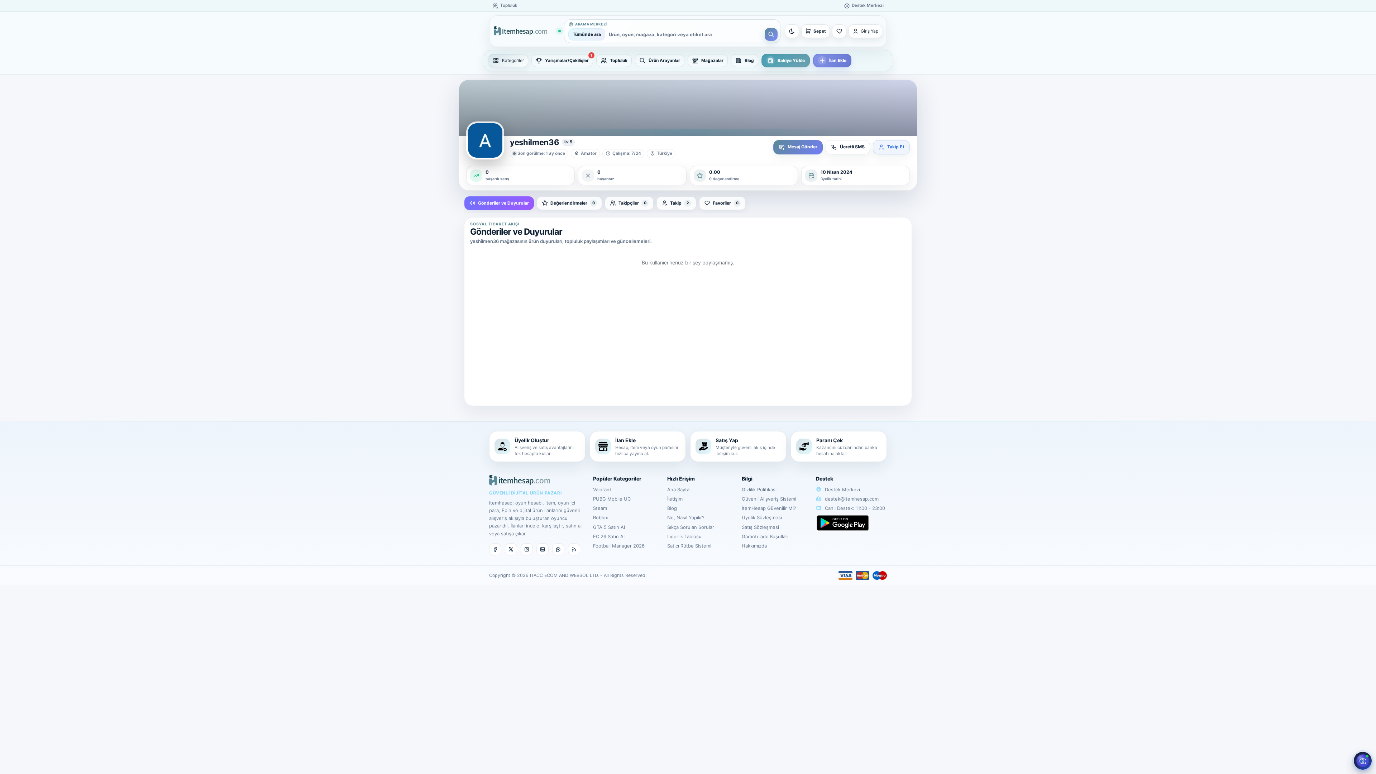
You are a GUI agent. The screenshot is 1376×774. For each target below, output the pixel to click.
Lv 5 (568, 141)
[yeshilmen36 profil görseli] (485, 140)
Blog (672, 508)
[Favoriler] (839, 31)
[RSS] (574, 549)
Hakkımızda (754, 546)
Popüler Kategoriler (617, 479)
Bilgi (747, 479)
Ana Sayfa (678, 489)
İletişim (675, 499)
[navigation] (688, 60)
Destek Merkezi (841, 489)
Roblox (600, 517)
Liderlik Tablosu (684, 536)
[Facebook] (495, 549)
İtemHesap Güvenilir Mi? (769, 508)
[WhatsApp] (558, 549)
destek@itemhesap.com (852, 499)
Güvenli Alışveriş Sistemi (769, 499)
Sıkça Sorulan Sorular (690, 527)
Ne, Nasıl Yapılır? (685, 517)
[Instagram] (527, 549)
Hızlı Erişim (681, 479)
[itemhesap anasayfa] (527, 31)
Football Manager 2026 (619, 546)
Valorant (602, 489)
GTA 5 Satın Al (609, 527)
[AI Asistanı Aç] (1363, 761)
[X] (511, 549)
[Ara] (771, 34)
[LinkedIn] (542, 549)
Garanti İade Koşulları (765, 536)
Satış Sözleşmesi (760, 527)
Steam (600, 508)
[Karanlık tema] (792, 31)
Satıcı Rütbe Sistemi (689, 546)
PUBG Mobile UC (612, 499)
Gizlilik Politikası (759, 489)
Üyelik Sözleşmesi (762, 517)
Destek (824, 479)
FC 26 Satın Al (609, 536)
